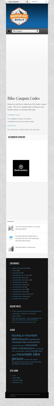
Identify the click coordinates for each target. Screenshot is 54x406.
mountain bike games (19, 277)
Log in (14, 375)
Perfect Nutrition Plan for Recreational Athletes (27, 311)
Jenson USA (11, 125)
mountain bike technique (20, 296)
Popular (10, 221)
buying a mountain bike (19, 268)
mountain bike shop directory (21, 294)
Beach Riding (16, 316)
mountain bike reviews (19, 291)
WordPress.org (17, 382)
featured (15, 270)
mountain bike (16, 273)
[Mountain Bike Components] (11, 248)
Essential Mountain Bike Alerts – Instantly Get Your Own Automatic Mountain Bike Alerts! (27, 238)
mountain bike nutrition (19, 284)
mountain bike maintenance (21, 280)
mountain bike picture (19, 289)
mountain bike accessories (20, 275)
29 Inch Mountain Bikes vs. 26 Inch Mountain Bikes (27, 228)
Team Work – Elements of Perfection (24, 313)
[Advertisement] (27, 63)
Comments (17, 380)
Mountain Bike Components (25, 247)
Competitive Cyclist (13, 115)
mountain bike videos (19, 298)
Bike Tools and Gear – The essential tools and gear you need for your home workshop (27, 319)
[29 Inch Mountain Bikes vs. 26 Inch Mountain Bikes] (11, 228)
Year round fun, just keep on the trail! (24, 322)
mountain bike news (18, 282)
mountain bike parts (18, 287)
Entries (16, 378)
